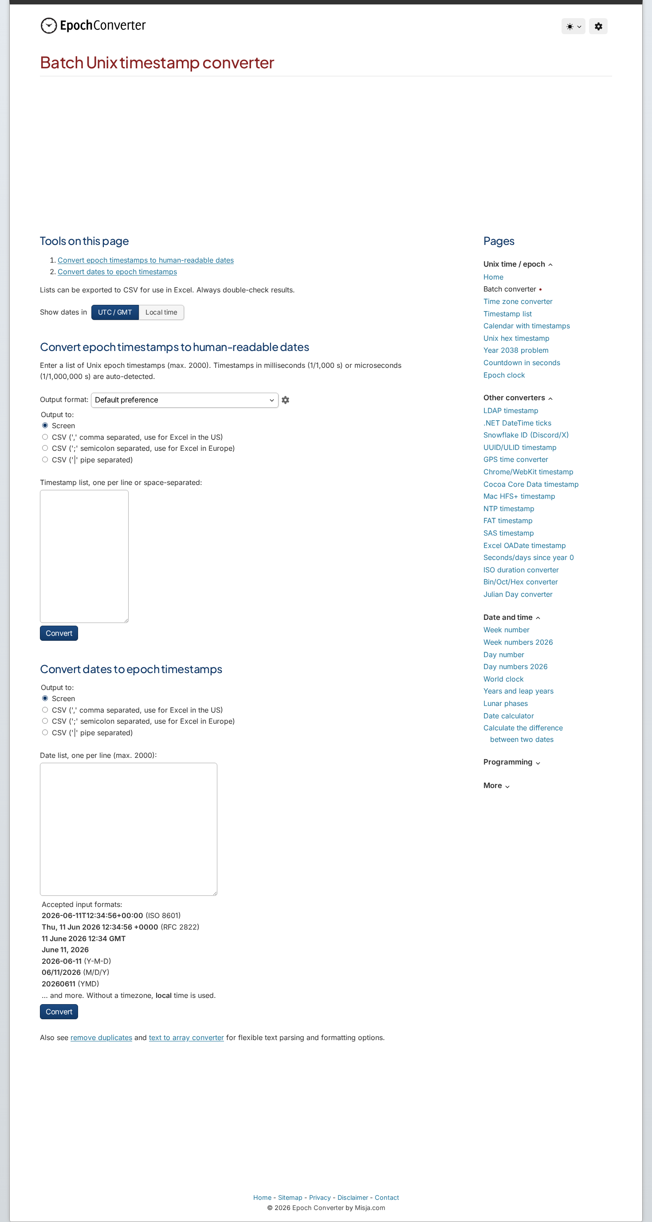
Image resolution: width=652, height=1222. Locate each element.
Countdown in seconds (521, 362)
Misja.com (370, 1207)
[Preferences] (598, 26)
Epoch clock (504, 375)
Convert (59, 633)
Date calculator (508, 715)
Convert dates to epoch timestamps (117, 271)
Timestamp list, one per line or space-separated (120, 482)
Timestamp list (507, 313)
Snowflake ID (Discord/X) (526, 434)
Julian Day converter (518, 594)
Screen (62, 425)
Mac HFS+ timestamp (519, 496)
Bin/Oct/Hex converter (520, 581)
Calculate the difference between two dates (523, 733)
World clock (503, 678)
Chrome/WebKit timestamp (528, 471)
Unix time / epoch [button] (515, 264)
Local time (161, 312)
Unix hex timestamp (516, 338)
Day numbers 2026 (515, 666)
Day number (503, 654)
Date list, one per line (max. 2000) (97, 755)
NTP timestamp (508, 508)
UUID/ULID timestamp (520, 447)
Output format (63, 399)
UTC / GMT (115, 312)
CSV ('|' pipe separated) (91, 459)
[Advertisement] (326, 143)
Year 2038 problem (516, 350)
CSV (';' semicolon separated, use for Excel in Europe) (142, 448)
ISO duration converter (521, 569)
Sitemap (290, 1197)
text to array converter (186, 1037)
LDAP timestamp (510, 410)
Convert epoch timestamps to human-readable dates (146, 260)
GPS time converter (515, 459)
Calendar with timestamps (526, 325)
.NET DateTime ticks (517, 422)
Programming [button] (508, 761)
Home (493, 276)
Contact (387, 1197)
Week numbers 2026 (518, 642)
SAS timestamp (508, 532)
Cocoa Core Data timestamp (531, 484)
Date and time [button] (508, 617)
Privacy (320, 1197)
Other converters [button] (515, 397)
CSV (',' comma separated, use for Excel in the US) (136, 437)
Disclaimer (353, 1197)
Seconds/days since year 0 (528, 557)
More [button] (493, 785)
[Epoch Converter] (95, 25)
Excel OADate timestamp (524, 545)
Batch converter (509, 288)
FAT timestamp (508, 520)
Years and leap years (518, 690)
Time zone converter (518, 301)
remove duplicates (101, 1037)
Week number (506, 629)
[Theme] (573, 26)
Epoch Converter (318, 1207)
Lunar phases (505, 703)
